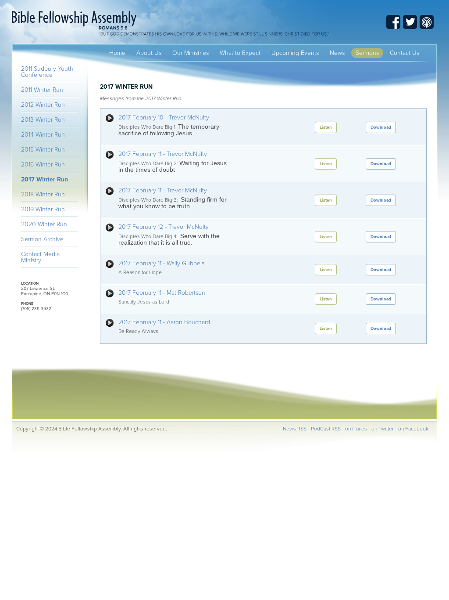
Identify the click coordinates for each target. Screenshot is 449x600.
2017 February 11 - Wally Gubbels (161, 263)
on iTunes (356, 429)
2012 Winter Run (43, 104)
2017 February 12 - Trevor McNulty (163, 227)
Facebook (393, 22)
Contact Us (404, 53)
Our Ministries (190, 53)
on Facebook (413, 429)
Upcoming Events (295, 53)
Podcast (427, 22)
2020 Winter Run (44, 224)
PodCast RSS (326, 429)
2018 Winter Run (43, 194)
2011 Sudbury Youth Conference (47, 72)
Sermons (367, 53)
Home (117, 53)
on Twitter (382, 429)
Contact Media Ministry (40, 257)
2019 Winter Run (43, 209)
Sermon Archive (42, 239)
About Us (148, 53)
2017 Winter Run (44, 179)
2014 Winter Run (43, 134)
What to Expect (240, 53)
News (337, 53)
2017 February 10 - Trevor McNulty (163, 117)
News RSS (294, 429)
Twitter (410, 22)
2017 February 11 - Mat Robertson (161, 292)
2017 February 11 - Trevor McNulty (162, 154)
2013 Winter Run (43, 119)
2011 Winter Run (42, 90)
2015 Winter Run (43, 149)
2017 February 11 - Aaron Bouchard (164, 322)
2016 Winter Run (43, 164)
